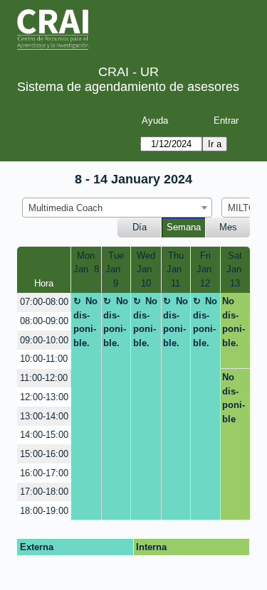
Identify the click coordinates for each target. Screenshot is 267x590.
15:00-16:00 (44, 454)
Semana (184, 227)
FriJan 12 (205, 269)
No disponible (233, 398)
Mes (228, 227)
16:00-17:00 (44, 473)
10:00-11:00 (44, 358)
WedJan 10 (146, 269)
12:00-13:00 (44, 397)
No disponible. (85, 322)
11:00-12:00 (44, 377)
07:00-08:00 (44, 301)
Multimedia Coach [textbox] (65, 208)
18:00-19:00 (44, 510)
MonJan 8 (86, 262)
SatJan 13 (235, 269)
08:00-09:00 (44, 321)
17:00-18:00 (44, 491)
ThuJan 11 (175, 269)
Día (139, 227)
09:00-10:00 (44, 340)
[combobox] (117, 208)
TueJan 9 (115, 269)
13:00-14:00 (44, 416)
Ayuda (155, 120)
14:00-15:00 (44, 434)
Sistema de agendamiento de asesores (128, 87)
